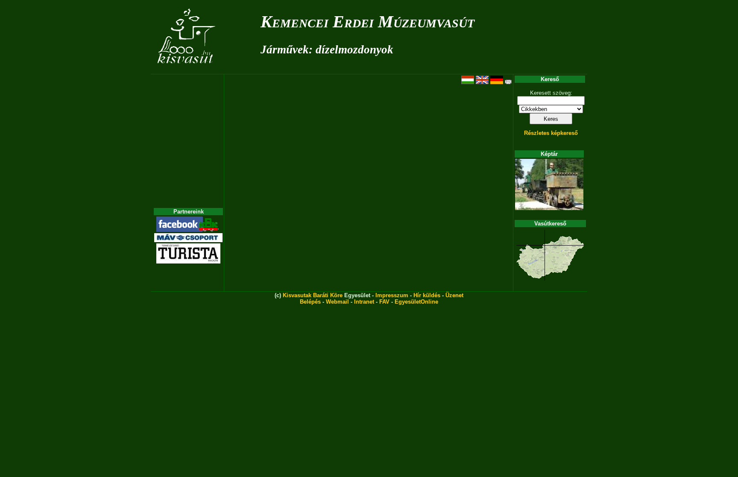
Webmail (337, 301)
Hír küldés (426, 295)
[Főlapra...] (187, 69)
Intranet (364, 301)
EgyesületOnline (416, 301)
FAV (384, 301)
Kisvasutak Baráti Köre (313, 295)
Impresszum (391, 295)
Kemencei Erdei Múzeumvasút (367, 21)
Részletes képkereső (551, 133)
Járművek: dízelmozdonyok (327, 49)
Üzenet (454, 295)
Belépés (310, 301)
